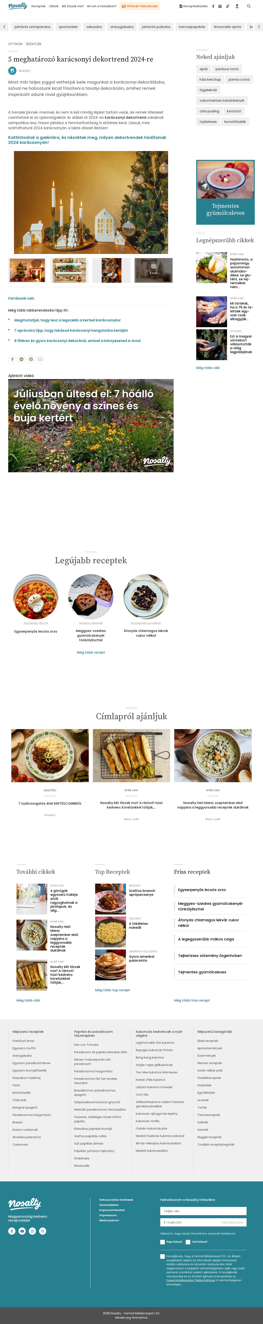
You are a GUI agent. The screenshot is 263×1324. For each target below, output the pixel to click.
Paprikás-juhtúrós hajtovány (94, 1151)
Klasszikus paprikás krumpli (93, 1129)
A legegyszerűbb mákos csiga (206, 939)
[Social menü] (220, 6)
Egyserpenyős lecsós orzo (35, 631)
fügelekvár (208, 90)
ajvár (204, 69)
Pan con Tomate (86, 1045)
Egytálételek (206, 1093)
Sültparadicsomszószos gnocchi (97, 1102)
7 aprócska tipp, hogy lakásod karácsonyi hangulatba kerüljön (71, 330)
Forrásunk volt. (21, 298)
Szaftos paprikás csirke (90, 1136)
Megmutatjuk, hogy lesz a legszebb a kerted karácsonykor (67, 320)
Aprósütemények (209, 1048)
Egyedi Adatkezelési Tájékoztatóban (190, 1280)
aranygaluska (121, 26)
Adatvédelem (109, 1205)
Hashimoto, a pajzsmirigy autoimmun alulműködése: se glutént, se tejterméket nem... (241, 273)
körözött (234, 111)
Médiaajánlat (109, 1220)
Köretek (202, 1130)
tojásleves (208, 121)
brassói (134, 886)
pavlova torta (227, 69)
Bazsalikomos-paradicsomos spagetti (94, 1092)
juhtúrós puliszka (156, 26)
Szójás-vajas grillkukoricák (154, 1065)
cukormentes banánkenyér (222, 100)
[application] (91, 425)
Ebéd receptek (207, 1041)
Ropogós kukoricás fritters (154, 1050)
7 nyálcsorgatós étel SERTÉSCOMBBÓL (50, 803)
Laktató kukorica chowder (154, 1087)
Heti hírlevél (199, 1241)
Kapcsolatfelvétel (112, 1210)
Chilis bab (19, 1100)
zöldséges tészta (35, 623)
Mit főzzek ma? (73, 6)
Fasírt (16, 1085)
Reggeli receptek (209, 1137)
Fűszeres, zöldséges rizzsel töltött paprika (97, 1119)
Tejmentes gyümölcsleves (202, 972)
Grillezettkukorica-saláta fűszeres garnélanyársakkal (160, 1104)
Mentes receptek (209, 1063)
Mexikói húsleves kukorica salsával (160, 1136)
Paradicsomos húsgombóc (32, 1115)
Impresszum (108, 1215)
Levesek (203, 1100)
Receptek (38, 6)
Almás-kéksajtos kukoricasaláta (158, 1143)
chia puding (209, 111)
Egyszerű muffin (24, 1048)
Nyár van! (237, 254)
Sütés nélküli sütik (210, 1070)
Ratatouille (81, 1166)
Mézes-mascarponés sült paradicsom (92, 1062)
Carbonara (20, 1145)
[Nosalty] (17, 6)
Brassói (17, 1122)
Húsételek (204, 1085)
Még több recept (91, 652)
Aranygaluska (22, 1056)
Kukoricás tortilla (147, 1121)
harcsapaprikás (192, 26)
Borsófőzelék (22, 1093)
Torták (202, 1107)
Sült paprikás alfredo (88, 1143)
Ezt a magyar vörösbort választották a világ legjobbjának (241, 344)
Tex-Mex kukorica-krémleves (157, 1072)
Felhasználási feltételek (116, 1200)
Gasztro (50, 790)
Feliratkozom (232, 1222)
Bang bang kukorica (150, 1057)
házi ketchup (210, 79)
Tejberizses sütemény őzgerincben (210, 955)
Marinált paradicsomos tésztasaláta (100, 1110)
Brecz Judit (131, 819)
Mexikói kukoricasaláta (152, 1151)
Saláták (202, 1122)
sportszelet (68, 26)
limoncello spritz (227, 26)
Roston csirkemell (25, 1130)
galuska (135, 918)
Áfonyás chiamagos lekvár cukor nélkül (146, 633)
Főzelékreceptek (209, 1078)
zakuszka (94, 26)
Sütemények (206, 1056)
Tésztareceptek (208, 1115)
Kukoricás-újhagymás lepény (157, 1114)
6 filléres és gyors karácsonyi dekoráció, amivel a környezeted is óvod (77, 340)
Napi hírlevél (174, 1241)
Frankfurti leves (23, 1041)
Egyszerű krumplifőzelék (30, 1070)
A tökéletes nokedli (138, 926)
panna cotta (239, 79)
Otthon (15, 44)
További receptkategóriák (215, 1145)
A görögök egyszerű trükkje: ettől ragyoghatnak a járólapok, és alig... (64, 900)
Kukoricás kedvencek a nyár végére (159, 1033)
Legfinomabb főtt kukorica (155, 1043)
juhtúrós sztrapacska (32, 26)
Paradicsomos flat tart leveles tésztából (95, 1081)
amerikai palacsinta (143, 951)
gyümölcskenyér (91, 623)
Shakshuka (81, 1158)
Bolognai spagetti (25, 1107)
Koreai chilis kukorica (150, 1080)
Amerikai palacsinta (27, 1137)
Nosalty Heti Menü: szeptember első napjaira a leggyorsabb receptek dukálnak (213, 805)
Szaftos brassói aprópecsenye (142, 893)
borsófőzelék (235, 121)
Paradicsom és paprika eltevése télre (100, 1052)
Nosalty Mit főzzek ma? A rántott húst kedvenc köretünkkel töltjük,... (131, 805)
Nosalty (24, 70)
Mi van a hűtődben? (102, 6)
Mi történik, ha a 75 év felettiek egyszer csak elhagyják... (241, 311)
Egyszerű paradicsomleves (32, 1063)
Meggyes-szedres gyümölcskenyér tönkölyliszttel (91, 635)
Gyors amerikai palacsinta (141, 958)
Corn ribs (142, 1094)
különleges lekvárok (146, 623)
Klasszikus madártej (26, 1078)
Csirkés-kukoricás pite (151, 1128)
